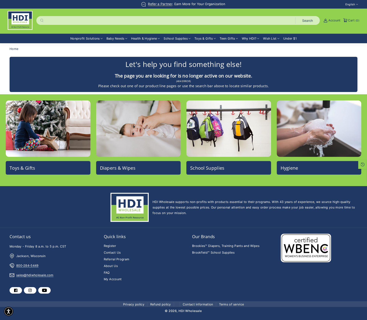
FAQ (107, 272)
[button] (86, 39)
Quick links (115, 236)
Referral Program (116, 259)
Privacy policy (133, 304)
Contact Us (112, 252)
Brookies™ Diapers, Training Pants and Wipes (225, 246)
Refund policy (160, 304)
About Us (111, 266)
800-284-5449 (27, 265)
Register (110, 246)
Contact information (198, 304)
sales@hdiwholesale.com (35, 275)
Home (14, 49)
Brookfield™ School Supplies (213, 252)
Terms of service (231, 304)
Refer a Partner (160, 4)
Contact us (20, 236)
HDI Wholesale (190, 311)
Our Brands (203, 236)
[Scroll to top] (358, 308)
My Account (113, 279)
